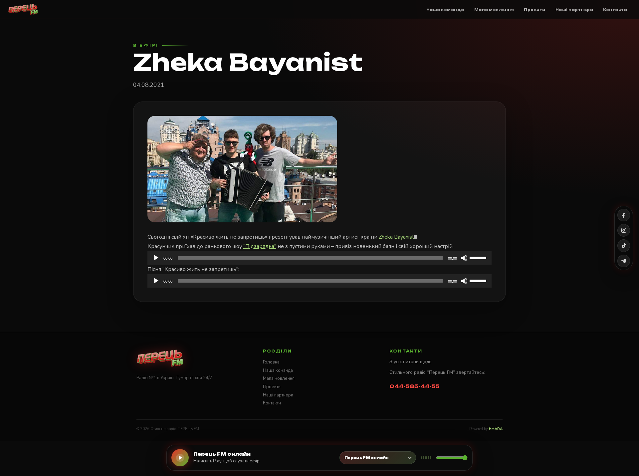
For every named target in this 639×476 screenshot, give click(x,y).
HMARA (496, 428)
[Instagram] (623, 230)
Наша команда (278, 370)
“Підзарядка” (259, 246)
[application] (319, 258)
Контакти (272, 403)
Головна (271, 362)
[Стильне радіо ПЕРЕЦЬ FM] (23, 9)
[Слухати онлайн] (180, 457)
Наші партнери (278, 395)
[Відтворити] (156, 258)
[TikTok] (623, 245)
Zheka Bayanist (396, 237)
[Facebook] (623, 215)
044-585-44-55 (414, 386)
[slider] (479, 257)
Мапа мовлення (279, 378)
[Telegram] (623, 261)
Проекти (272, 387)
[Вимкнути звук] (464, 258)
